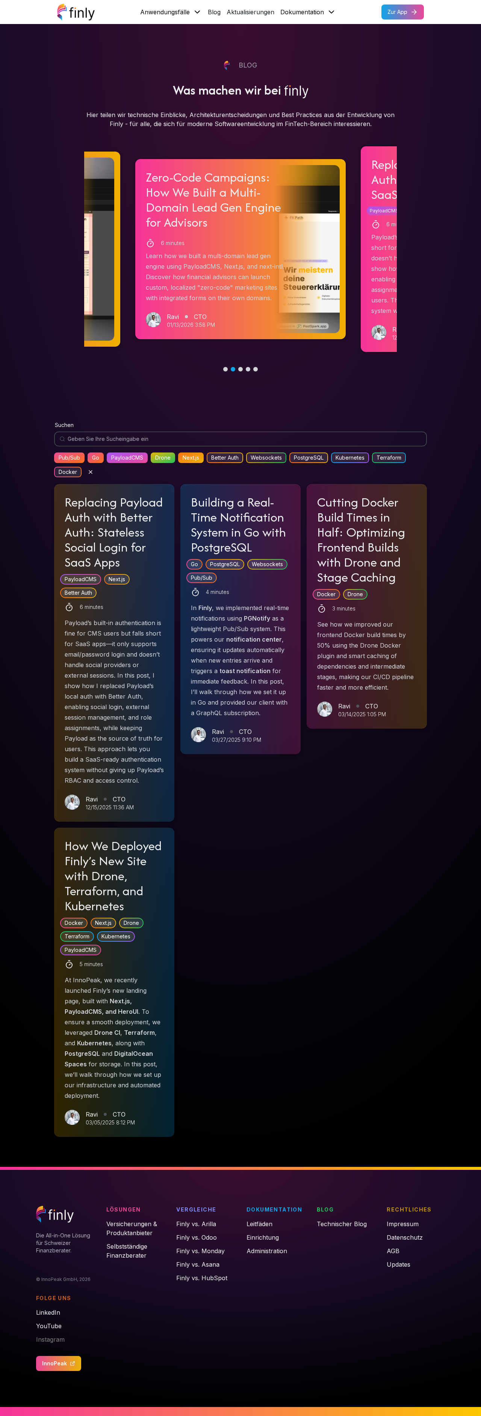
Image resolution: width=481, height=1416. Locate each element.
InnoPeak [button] (54, 1363)
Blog (214, 12)
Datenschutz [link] (405, 1237)
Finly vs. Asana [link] (197, 1264)
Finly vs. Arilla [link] (196, 1224)
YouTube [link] (49, 1326)
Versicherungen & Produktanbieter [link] (131, 1228)
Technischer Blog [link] (342, 1224)
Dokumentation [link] (274, 1209)
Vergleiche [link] (196, 1209)
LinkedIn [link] (48, 1312)
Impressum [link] (403, 1224)
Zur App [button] (397, 12)
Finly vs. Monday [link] (200, 1251)
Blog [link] (325, 1209)
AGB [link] (393, 1251)
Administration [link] (267, 1251)
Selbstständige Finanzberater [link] (126, 1251)
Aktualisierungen (250, 12)
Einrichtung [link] (263, 1237)
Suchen (64, 425)
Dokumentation (302, 12)
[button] (240, 249)
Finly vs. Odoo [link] (196, 1237)
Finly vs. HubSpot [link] (201, 1278)
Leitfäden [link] (259, 1224)
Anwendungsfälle (165, 12)
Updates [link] (398, 1264)
